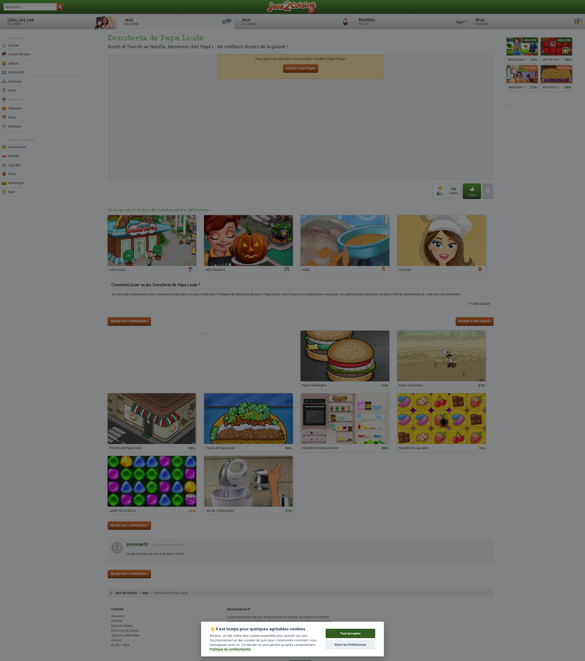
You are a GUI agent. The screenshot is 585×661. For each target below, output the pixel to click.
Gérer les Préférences (350, 644)
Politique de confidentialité (230, 649)
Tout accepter (350, 633)
